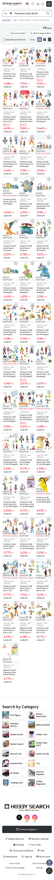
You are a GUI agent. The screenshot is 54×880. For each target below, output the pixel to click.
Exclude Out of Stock (15, 39)
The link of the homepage (14, 868)
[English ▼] (27, 3)
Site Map (39, 868)
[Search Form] (42, 4)
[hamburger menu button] (49, 4)
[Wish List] (32, 3)
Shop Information (39, 863)
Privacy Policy (14, 863)
